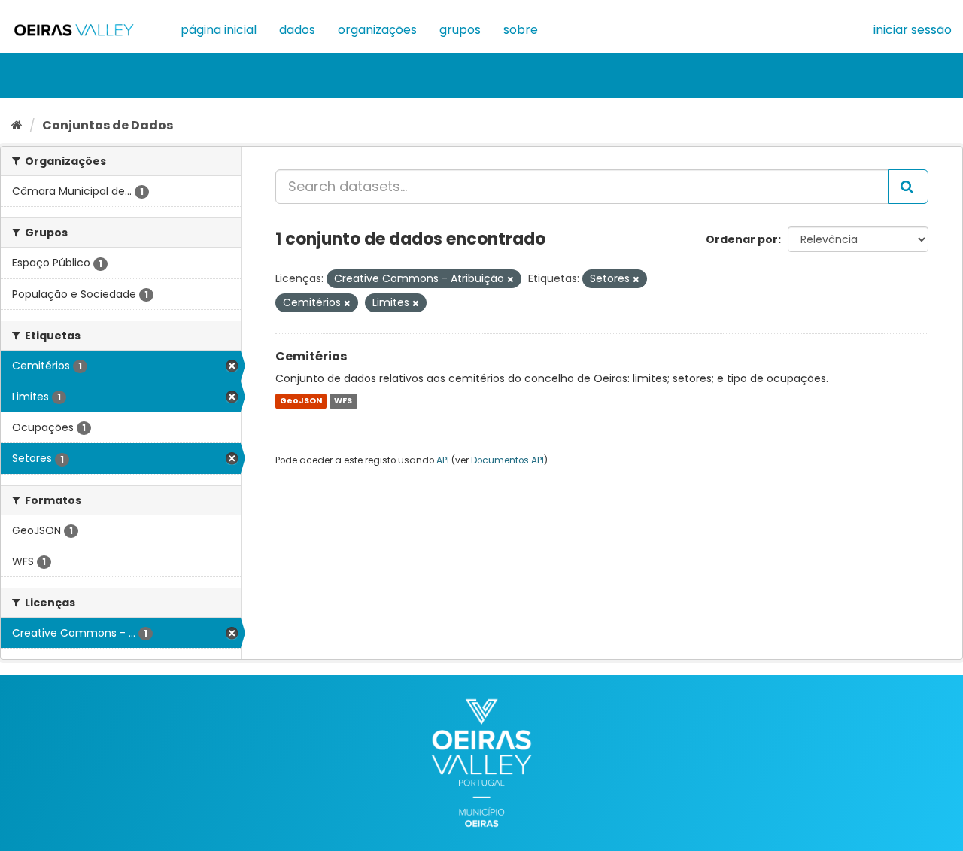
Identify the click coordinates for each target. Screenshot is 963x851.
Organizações (377, 29)
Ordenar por (742, 239)
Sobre (520, 29)
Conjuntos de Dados (107, 125)
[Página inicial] (17, 125)
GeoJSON (301, 400)
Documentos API (507, 460)
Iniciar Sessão (912, 29)
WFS (343, 400)
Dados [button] (297, 29)
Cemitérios (311, 356)
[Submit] (908, 186)
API (442, 460)
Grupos (460, 29)
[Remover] (510, 279)
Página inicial (219, 29)
